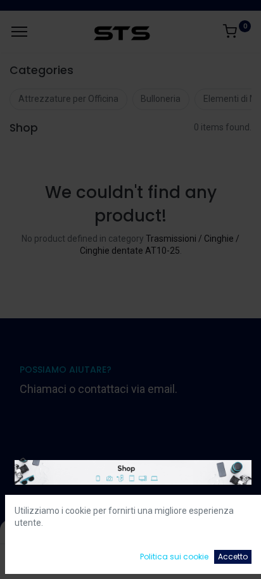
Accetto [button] (233, 556)
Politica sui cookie (174, 556)
